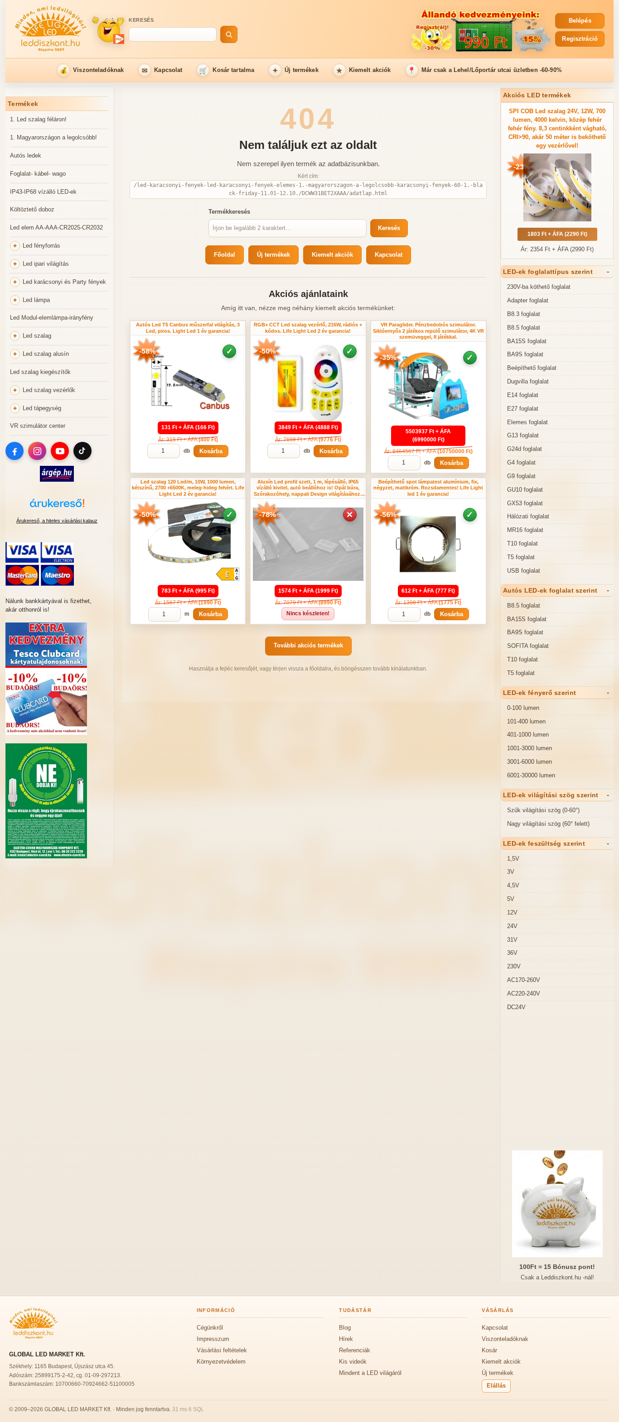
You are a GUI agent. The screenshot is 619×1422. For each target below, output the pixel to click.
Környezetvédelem (221, 1361)
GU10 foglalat (525, 489)
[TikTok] (82, 451)
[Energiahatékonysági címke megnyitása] (227, 574)
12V (512, 912)
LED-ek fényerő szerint (539, 692)
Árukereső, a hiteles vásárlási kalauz (56, 520)
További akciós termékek (308, 645)
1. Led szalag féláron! (38, 119)
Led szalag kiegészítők (40, 372)
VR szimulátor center (37, 425)
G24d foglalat (524, 448)
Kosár (489, 1350)
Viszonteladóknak (91, 70)
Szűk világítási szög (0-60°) (543, 810)
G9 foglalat (521, 476)
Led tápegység (42, 408)
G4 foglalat (521, 462)
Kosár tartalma (226, 70)
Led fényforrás (41, 245)
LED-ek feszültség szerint (544, 843)
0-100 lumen (523, 707)
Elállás (496, 1385)
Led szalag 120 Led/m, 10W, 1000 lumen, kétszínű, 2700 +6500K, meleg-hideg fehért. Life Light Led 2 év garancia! (188, 488)
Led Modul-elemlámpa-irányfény (51, 317)
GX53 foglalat (525, 503)
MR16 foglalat (525, 530)
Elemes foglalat (527, 422)
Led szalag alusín (46, 353)
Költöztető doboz (32, 209)
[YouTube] (60, 451)
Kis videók (353, 1361)
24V (512, 926)
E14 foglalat (522, 395)
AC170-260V (523, 980)
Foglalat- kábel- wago (38, 173)
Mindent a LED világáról (370, 1372)
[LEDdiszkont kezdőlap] (51, 30)
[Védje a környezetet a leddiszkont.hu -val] (46, 856)
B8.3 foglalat (523, 314)
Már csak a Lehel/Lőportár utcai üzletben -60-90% (484, 70)
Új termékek (295, 70)
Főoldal (224, 254)
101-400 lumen (526, 721)
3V (510, 871)
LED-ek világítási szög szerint (550, 795)
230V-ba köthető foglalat (539, 286)
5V (510, 898)
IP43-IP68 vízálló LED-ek (43, 191)
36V (512, 952)
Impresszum (213, 1339)
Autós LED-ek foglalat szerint (550, 590)
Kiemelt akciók (363, 70)
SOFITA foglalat (528, 645)
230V (514, 966)
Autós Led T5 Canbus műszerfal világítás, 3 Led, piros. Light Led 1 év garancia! (188, 328)
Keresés (141, 20)
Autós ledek (25, 155)
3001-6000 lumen (529, 761)
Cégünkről (210, 1327)
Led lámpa (36, 300)
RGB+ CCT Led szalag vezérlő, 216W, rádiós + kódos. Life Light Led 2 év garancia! (308, 328)
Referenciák (354, 1350)
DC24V (516, 1007)
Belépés (580, 20)
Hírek (346, 1339)
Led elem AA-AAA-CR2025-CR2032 (56, 227)
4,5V (513, 885)
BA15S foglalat (526, 341)
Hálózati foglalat (528, 516)
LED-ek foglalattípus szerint (548, 271)
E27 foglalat (522, 408)
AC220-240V (523, 993)
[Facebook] (14, 451)
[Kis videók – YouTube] (108, 30)
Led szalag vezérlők (49, 390)
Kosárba (210, 451)
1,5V (513, 858)
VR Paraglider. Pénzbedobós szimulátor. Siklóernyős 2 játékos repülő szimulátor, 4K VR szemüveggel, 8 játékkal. (428, 331)
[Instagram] (37, 451)
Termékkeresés (229, 211)
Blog (345, 1327)
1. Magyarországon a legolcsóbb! (53, 137)
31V (512, 939)
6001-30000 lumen (531, 775)
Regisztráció (580, 38)
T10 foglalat (522, 543)
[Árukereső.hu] (56, 508)
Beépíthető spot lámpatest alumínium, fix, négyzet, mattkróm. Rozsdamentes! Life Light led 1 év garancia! (428, 488)
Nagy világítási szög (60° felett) (548, 823)
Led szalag (37, 335)
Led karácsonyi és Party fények (64, 281)
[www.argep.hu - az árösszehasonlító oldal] (57, 479)
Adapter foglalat (527, 300)
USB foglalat (523, 570)
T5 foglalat (521, 557)
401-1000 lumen (528, 734)
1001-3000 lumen (529, 748)
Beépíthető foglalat (531, 367)
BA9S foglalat (525, 354)
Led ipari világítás (46, 263)
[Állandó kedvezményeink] (399, 30)
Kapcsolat (162, 70)
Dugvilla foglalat (528, 381)
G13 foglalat (523, 435)
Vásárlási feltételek (222, 1350)
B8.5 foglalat (523, 327)
